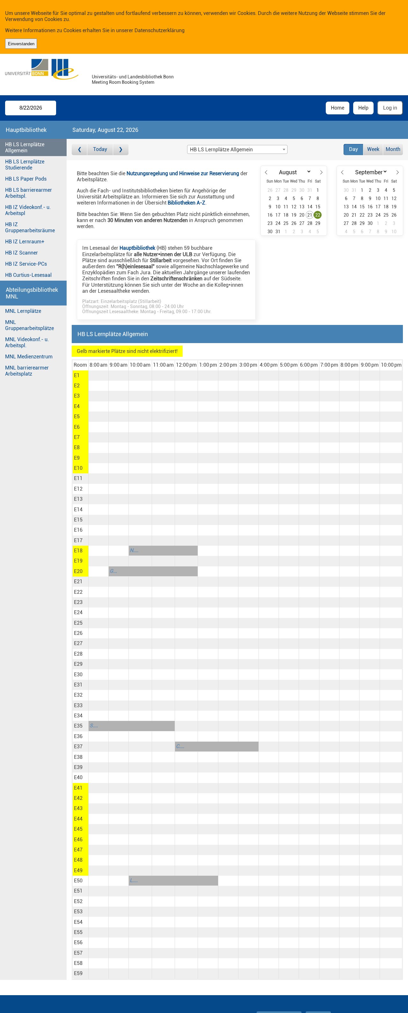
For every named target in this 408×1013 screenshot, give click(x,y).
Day (353, 149)
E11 (78, 478)
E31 (78, 685)
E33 (78, 705)
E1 (77, 375)
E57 (78, 953)
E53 (78, 912)
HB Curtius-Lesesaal (28, 275)
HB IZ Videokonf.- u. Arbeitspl (28, 210)
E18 (78, 551)
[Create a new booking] (98, 375)
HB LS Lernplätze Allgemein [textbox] (221, 150)
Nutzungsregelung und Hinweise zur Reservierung (183, 173)
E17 (78, 540)
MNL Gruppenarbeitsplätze (29, 325)
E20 (78, 571)
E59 (78, 973)
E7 (77, 437)
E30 (78, 675)
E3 (77, 396)
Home (337, 108)
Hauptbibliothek (137, 248)
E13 (78, 499)
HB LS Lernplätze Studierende (24, 165)
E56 (78, 942)
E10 (78, 468)
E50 (78, 881)
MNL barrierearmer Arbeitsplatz (27, 371)
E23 (78, 602)
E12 (78, 489)
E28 (78, 654)
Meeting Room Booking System (123, 82)
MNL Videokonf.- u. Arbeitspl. (27, 342)
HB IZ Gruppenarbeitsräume (30, 227)
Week (373, 149)
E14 (78, 509)
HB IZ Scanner (21, 253)
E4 (77, 406)
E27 (78, 643)
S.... (94, 725)
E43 (78, 808)
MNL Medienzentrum (29, 357)
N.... (134, 550)
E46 (78, 840)
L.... (134, 880)
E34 (78, 716)
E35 (78, 726)
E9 (77, 458)
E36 (78, 736)
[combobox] (237, 149)
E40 (78, 777)
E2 (77, 386)
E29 (78, 664)
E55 (78, 932)
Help (363, 108)
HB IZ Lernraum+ (24, 242)
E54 (78, 922)
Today (100, 149)
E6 (77, 427)
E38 (78, 757)
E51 (78, 891)
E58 (78, 963)
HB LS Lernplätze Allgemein (24, 147)
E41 (78, 788)
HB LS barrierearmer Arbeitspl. (28, 193)
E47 (78, 850)
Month (393, 149)
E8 (77, 447)
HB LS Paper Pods (26, 179)
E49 (78, 870)
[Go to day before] (79, 149)
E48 (78, 860)
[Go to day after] (120, 149)
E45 (78, 829)
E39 (78, 767)
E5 (77, 416)
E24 (78, 612)
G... (113, 571)
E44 (78, 819)
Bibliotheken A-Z (186, 203)
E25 (78, 623)
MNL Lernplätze (23, 311)
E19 (78, 561)
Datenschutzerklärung (160, 30)
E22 (78, 592)
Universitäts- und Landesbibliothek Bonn (133, 77)
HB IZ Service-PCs (26, 264)
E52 (78, 901)
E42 (78, 798)
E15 (78, 520)
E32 (78, 695)
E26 (78, 633)
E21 (78, 581)
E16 (78, 530)
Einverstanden (21, 43)
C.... (180, 746)
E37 (78, 747)
